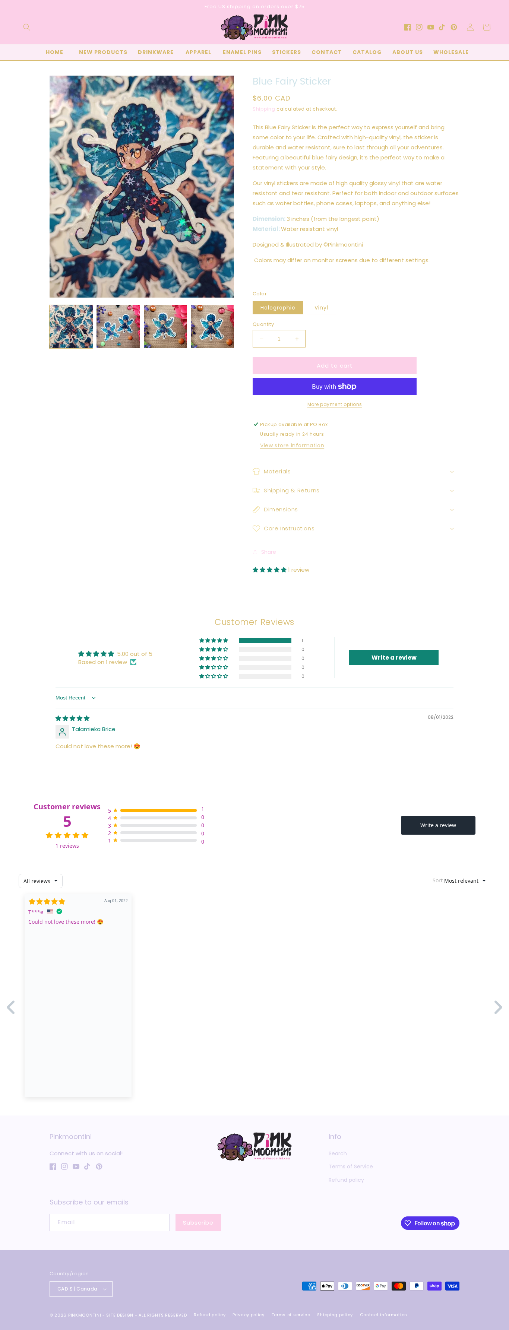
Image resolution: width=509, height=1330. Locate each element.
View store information (292, 445)
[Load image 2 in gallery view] (118, 326)
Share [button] (268, 552)
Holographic (277, 307)
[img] (72, 718)
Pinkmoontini (84, 1315)
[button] (27, 27)
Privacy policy (249, 1315)
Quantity (263, 324)
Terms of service (291, 1315)
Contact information (383, 1315)
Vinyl (321, 307)
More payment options (334, 404)
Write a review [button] (394, 657)
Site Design (119, 1315)
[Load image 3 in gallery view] (165, 326)
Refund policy (346, 1180)
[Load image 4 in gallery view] (212, 326)
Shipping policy (335, 1315)
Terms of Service (351, 1166)
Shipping (264, 109)
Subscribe (198, 1222)
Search (338, 1153)
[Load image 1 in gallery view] (71, 326)
